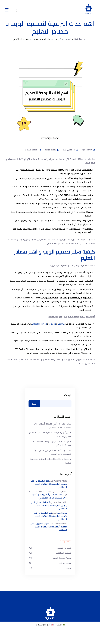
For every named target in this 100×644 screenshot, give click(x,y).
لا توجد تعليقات (31, 150)
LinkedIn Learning (39, 324)
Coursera (52, 324)
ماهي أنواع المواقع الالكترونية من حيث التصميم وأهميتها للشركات (50, 434)
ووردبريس (67, 568)
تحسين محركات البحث (62, 558)
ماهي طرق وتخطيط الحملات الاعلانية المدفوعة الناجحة (50, 461)
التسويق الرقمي (64, 548)
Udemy (61, 324)
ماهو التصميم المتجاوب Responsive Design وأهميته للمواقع (52, 443)
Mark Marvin (61, 513)
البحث (67, 395)
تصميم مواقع (50, 150)
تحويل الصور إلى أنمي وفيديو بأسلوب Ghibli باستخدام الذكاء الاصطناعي (52, 425)
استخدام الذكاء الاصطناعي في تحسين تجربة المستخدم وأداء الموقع (52, 452)
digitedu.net (87, 150)
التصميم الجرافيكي (63, 553)
